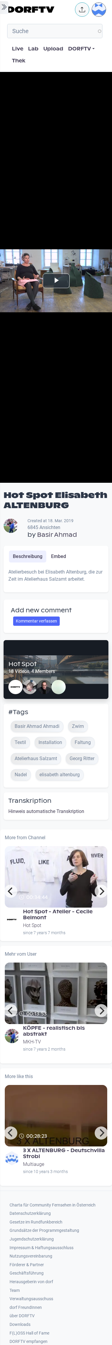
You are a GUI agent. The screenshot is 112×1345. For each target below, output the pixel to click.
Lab (33, 49)
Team (15, 1290)
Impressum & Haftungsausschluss (41, 1247)
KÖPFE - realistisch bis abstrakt (54, 1031)
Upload (53, 49)
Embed (58, 556)
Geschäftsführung (27, 1273)
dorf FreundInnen (26, 1307)
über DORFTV (22, 1315)
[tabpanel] (56, 578)
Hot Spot (22, 664)
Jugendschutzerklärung (32, 1239)
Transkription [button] (29, 801)
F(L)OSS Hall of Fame (29, 1333)
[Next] (101, 891)
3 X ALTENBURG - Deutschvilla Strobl (64, 1153)
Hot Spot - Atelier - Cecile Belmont (58, 915)
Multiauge (33, 1164)
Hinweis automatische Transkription (46, 811)
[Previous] (10, 891)
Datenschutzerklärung (30, 1213)
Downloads (20, 1324)
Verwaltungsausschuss (31, 1298)
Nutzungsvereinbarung (31, 1256)
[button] (82, 9)
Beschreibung (27, 556)
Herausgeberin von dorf (31, 1281)
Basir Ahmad (57, 535)
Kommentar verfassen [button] (36, 621)
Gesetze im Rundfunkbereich (36, 1222)
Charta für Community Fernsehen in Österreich (53, 1205)
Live (17, 49)
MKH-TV (32, 1042)
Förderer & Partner (27, 1264)
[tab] (27, 556)
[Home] (39, 10)
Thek (18, 61)
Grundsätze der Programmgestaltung (44, 1230)
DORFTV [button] (79, 49)
